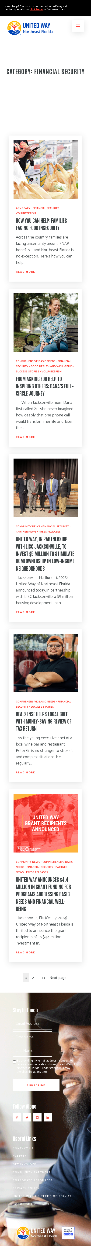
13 (43, 977)
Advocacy (23, 207)
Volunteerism (26, 213)
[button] (78, 26)
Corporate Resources (33, 1180)
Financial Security (46, 207)
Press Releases (50, 531)
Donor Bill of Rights (32, 1203)
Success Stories (27, 371)
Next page (57, 977)
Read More (25, 271)
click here (36, 9)
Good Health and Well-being (52, 366)
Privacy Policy (26, 1188)
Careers (20, 1156)
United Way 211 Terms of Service (42, 1195)
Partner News (26, 531)
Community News (28, 526)
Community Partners (32, 1172)
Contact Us (23, 1148)
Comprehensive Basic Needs (36, 361)
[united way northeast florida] (29, 30)
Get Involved (25, 1164)
